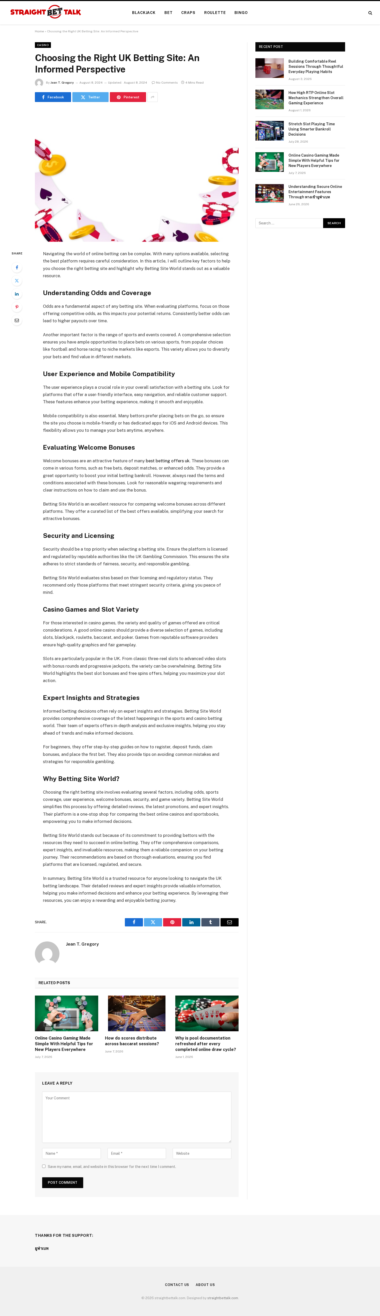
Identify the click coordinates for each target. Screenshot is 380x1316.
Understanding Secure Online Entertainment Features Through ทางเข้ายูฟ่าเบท (315, 192)
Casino (43, 45)
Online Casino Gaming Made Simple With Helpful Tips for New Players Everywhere (64, 1044)
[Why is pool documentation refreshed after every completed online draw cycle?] (207, 1013)
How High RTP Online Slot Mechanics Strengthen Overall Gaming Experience (316, 98)
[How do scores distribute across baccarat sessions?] (136, 1013)
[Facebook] (17, 267)
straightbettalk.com (222, 1298)
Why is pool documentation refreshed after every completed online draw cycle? (205, 1044)
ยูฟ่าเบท (42, 1248)
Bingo (241, 13)
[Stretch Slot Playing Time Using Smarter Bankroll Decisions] (269, 131)
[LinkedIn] (17, 294)
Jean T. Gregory (62, 82)
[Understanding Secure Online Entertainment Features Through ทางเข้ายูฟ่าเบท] (269, 193)
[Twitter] (17, 280)
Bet (168, 13)
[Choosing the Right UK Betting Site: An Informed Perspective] (137, 175)
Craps (188, 13)
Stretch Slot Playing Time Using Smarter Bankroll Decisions (311, 129)
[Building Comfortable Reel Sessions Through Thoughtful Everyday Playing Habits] (269, 68)
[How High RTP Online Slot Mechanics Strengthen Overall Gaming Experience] (269, 99)
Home (39, 31)
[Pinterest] (17, 307)
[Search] (369, 13)
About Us (205, 1285)
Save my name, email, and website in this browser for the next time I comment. (112, 1167)
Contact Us (177, 1285)
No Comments (167, 82)
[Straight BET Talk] (45, 13)
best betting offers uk (167, 460)
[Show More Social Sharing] (152, 97)
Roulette (215, 13)
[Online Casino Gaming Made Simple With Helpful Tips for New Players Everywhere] (66, 1013)
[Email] (17, 320)
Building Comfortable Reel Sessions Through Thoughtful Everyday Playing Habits (315, 66)
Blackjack (144, 13)
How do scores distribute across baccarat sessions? (132, 1041)
